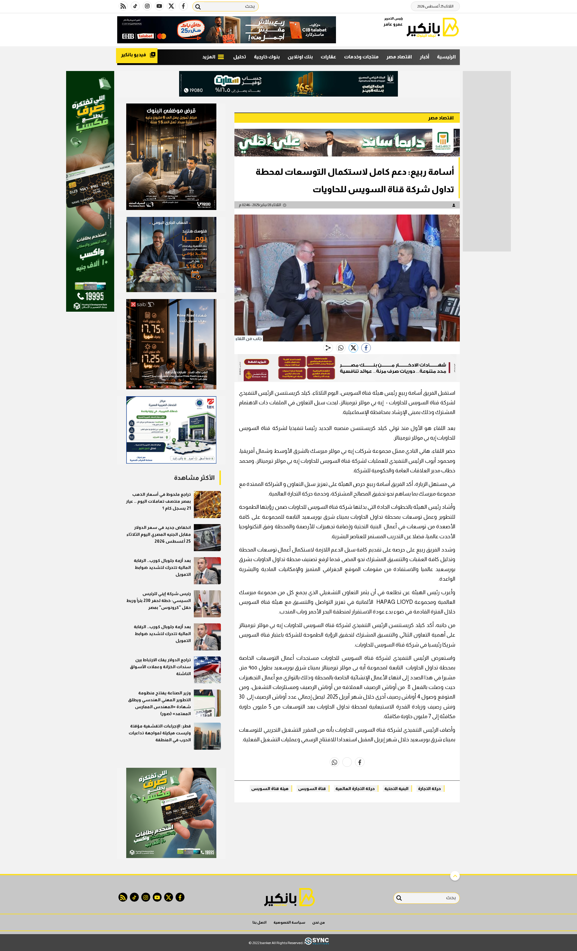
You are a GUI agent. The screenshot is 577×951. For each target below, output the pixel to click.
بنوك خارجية (267, 56)
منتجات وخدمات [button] (361, 56)
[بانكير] (433, 27)
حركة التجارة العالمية (355, 788)
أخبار (424, 56)
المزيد (209, 56)
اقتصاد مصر (399, 56)
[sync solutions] (317, 942)
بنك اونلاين (300, 56)
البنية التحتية (396, 788)
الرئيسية (446, 56)
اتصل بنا (259, 922)
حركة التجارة (429, 788)
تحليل (239, 56)
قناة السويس (312, 788)
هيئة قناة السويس (269, 788)
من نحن (318, 922)
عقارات (328, 56)
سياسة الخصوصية (289, 922)
